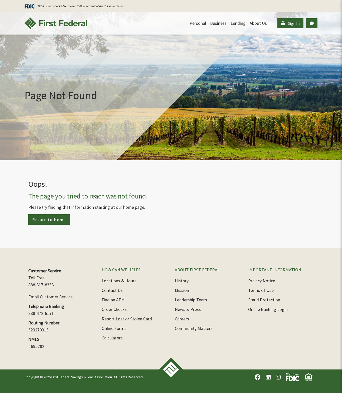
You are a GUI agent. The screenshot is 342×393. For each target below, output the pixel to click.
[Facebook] (258, 377)
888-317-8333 (41, 285)
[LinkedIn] (268, 377)
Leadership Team (191, 300)
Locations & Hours (119, 281)
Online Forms (114, 328)
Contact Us (112, 290)
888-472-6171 (41, 313)
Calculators (112, 338)
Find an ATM (113, 300)
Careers (182, 319)
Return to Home (49, 219)
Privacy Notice (261, 281)
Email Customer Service (50, 297)
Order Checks (114, 309)
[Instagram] (278, 377)
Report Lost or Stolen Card (127, 319)
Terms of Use (261, 290)
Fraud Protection (264, 300)
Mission (182, 290)
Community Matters (194, 328)
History (182, 281)
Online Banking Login (268, 309)
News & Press (188, 309)
